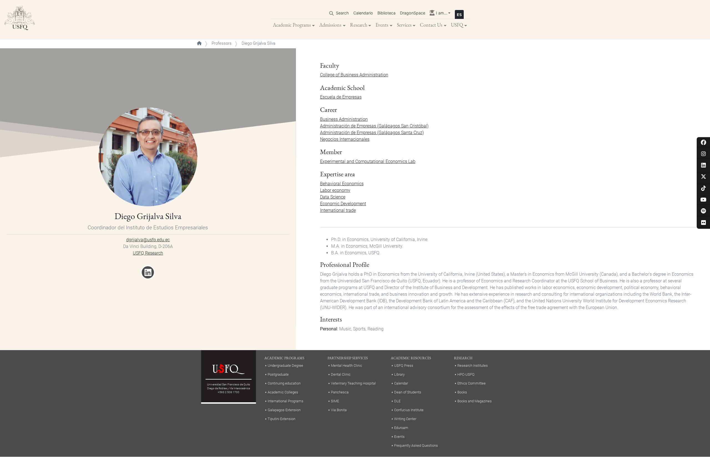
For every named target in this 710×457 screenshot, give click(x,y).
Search (342, 13)
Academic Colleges (283, 392)
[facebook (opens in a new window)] (703, 143)
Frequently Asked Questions (416, 445)
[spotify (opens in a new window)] (703, 211)
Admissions (330, 25)
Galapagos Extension (284, 410)
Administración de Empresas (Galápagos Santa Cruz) (372, 132)
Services (404, 25)
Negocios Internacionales (344, 139)
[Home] (19, 19)
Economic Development (343, 203)
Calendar (401, 383)
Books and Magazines (474, 401)
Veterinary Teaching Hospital (353, 383)
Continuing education (284, 383)
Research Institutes (472, 365)
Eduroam (401, 428)
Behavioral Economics (342, 183)
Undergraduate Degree (285, 365)
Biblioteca (386, 13)
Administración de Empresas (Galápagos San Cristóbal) (374, 126)
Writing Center (405, 419)
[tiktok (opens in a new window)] (703, 189)
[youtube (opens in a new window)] (703, 200)
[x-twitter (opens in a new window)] (703, 177)
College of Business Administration (354, 74)
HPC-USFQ (466, 374)
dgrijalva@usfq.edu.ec (148, 239)
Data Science (332, 197)
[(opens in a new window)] (147, 274)
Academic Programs (292, 25)
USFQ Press (403, 365)
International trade (338, 210)
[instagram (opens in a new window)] (703, 154)
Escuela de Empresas (341, 97)
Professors (222, 43)
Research (358, 25)
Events (382, 25)
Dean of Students (407, 392)
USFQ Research (148, 253)
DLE (397, 401)
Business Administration (344, 119)
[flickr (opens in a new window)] (703, 223)
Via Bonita (339, 410)
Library (399, 374)
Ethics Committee (471, 383)
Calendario (363, 13)
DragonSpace (412, 13)
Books (462, 392)
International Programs (285, 401)
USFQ (457, 25)
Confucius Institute (409, 410)
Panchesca (340, 392)
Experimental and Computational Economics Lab (367, 161)
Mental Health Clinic (346, 365)
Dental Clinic (341, 374)
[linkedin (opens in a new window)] (703, 166)
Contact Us (431, 25)
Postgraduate (278, 374)
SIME (335, 401)
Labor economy (335, 190)
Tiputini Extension (281, 419)
